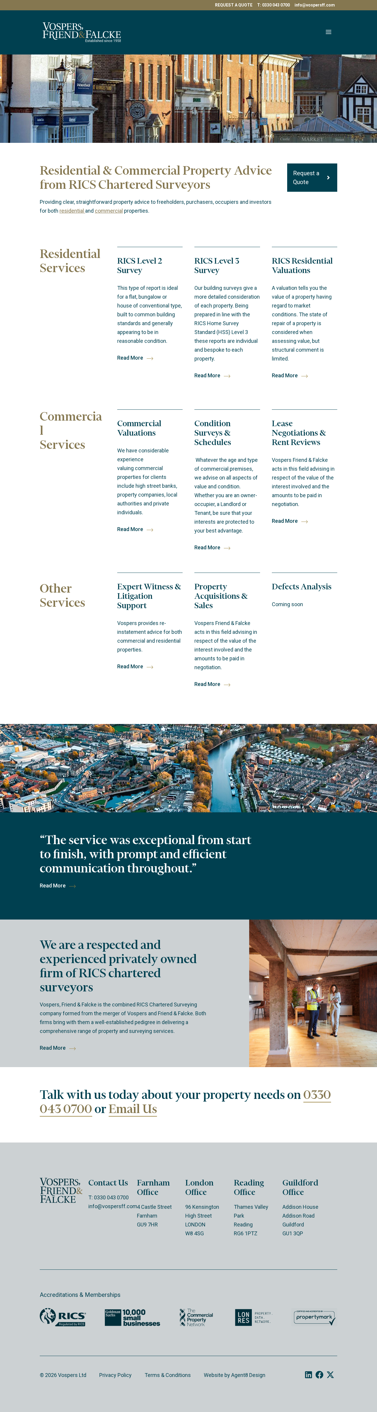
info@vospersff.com (315, 5)
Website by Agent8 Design (234, 1375)
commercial (109, 211)
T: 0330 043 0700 (273, 5)
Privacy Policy (115, 1375)
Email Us (133, 1109)
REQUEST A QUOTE (233, 5)
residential (72, 211)
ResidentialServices (70, 261)
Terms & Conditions (168, 1375)
